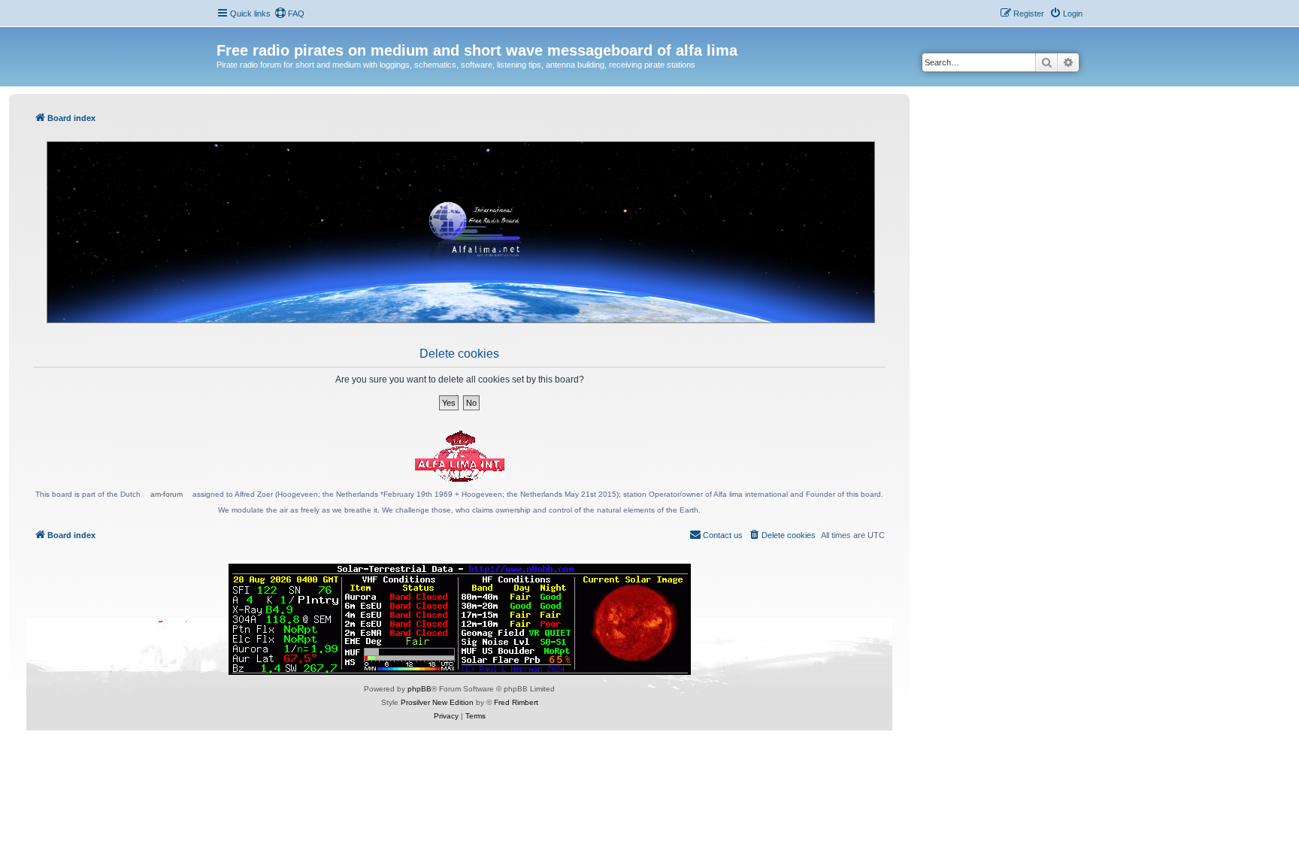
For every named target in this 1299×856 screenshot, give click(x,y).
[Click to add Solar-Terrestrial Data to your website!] (460, 619)
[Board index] (225, 34)
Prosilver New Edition (437, 702)
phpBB (419, 689)
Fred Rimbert (516, 702)
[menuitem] (289, 14)
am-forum (166, 494)
